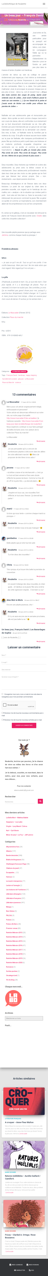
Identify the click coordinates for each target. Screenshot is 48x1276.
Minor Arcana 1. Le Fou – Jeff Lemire (19, 835)
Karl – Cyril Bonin (12, 830)
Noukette (12, 444)
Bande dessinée (12, 855)
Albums (9, 851)
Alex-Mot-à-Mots (15, 600)
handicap (21, 375)
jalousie (21, 379)
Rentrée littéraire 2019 (14, 958)
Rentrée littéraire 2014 (14, 937)
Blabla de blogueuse (13, 860)
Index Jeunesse (17, 1265)
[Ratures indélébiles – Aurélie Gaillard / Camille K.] (24, 1155)
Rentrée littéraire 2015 (14, 941)
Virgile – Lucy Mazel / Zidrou (16, 826)
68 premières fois (12, 847)
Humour (9, 877)
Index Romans (34, 1265)
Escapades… (10, 872)
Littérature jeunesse (19, 371)
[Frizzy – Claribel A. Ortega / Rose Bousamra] (24, 1213)
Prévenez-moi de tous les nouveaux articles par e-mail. (22, 720)
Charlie (39, 216)
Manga (8, 907)
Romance (9, 967)
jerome (10, 467)
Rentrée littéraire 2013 (14, 932)
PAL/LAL (9, 915)
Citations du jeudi (12, 868)
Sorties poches (11, 971)
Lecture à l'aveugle (13, 885)
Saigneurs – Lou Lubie (14, 822)
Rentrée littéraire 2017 (14, 950)
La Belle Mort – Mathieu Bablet (17, 818)
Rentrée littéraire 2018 (14, 954)
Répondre (41, 441)
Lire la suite (23, 1134)
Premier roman (11, 928)
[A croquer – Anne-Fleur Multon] (24, 1101)
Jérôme (5, 235)
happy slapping (31, 375)
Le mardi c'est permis (14, 881)
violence (18, 382)
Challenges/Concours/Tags (16, 864)
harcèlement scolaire (9, 379)
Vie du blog (10, 980)
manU (9, 509)
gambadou (12, 538)
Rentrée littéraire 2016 (14, 945)
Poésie (8, 920)
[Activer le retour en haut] (43, 1271)
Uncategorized (11, 975)
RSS (32, 1270)
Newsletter (21, 1270)
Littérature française (13, 898)
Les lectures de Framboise (16, 890)
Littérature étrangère (13, 894)
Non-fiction (10, 911)
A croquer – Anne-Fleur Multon (19, 1122)
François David (11, 375)
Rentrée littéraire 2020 (14, 962)
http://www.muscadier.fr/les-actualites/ (22, 418)
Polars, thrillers (12, 924)
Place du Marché (8, 382)
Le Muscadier (13, 313)
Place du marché (16, 317)
